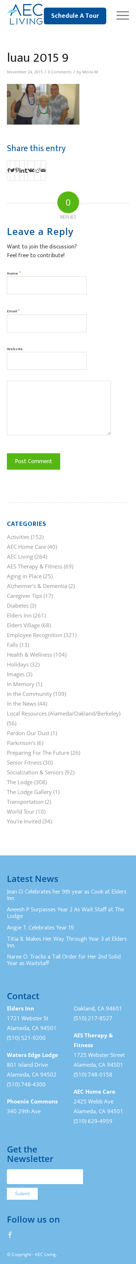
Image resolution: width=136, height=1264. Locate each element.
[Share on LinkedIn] (22, 170)
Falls (12, 644)
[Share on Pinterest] (17, 170)
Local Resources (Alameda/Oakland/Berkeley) (63, 713)
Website (15, 349)
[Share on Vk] (31, 170)
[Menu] (119, 14)
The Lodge (20, 782)
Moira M (90, 71)
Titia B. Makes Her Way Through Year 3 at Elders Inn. (67, 942)
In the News (21, 703)
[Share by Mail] (43, 170)
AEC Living (20, 556)
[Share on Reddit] (37, 170)
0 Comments (59, 71)
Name (14, 273)
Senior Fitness (24, 762)
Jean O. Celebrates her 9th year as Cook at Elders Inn (67, 895)
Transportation (25, 801)
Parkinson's (21, 742)
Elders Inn (19, 615)
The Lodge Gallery (29, 791)
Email (13, 311)
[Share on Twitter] (12, 170)
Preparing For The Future (38, 752)
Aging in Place (24, 576)
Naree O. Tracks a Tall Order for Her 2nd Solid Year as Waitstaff (64, 960)
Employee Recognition (34, 635)
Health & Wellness (29, 654)
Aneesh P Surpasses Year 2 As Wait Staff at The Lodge (65, 912)
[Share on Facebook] (8, 170)
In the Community (29, 693)
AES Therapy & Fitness (34, 566)
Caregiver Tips (24, 595)
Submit (22, 1193)
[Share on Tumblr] (26, 170)
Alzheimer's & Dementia (37, 586)
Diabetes (18, 605)
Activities (18, 536)
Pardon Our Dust (28, 733)
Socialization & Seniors (35, 772)
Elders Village (23, 625)
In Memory (20, 684)
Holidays (18, 664)
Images (16, 674)
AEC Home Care (26, 546)
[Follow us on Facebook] (10, 1234)
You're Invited (24, 821)
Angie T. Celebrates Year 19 (40, 928)
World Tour (20, 811)
